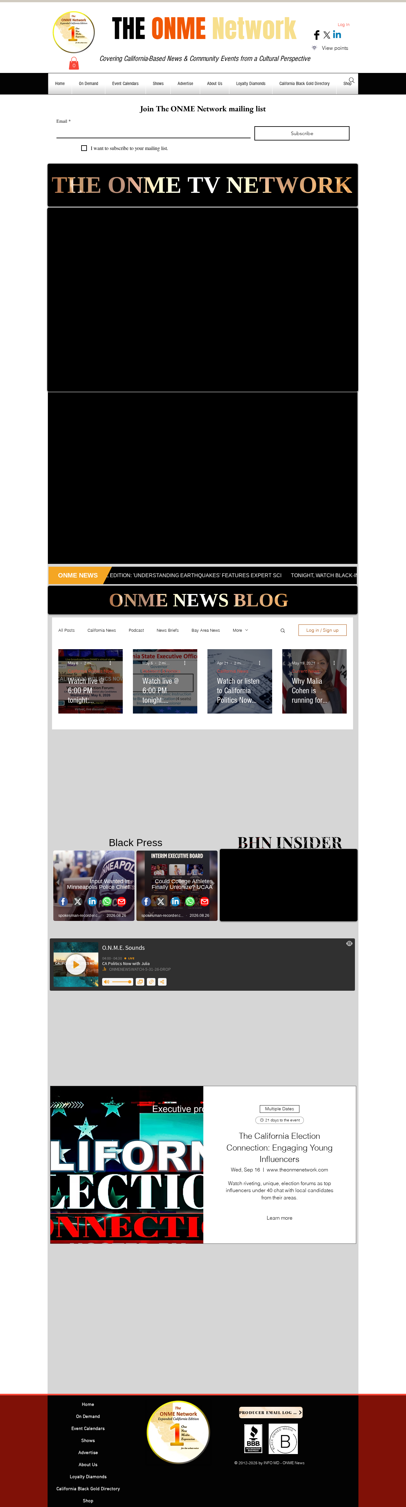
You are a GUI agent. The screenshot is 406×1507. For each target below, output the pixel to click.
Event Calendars (88, 1429)
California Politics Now (90, 671)
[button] (74, 63)
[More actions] (112, 663)
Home (88, 1404)
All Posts (66, 630)
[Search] (351, 80)
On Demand (88, 1416)
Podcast (136, 630)
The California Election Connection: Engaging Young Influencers (279, 1147)
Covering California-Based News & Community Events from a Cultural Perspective (204, 58)
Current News (305, 671)
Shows (88, 1441)
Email (63, 121)
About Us (88, 1465)
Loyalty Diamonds (88, 1477)
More (237, 630)
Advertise (88, 1453)
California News (102, 630)
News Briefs (168, 630)
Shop (88, 1501)
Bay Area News (206, 630)
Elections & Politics (161, 671)
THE (204, 28)
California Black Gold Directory (88, 1489)
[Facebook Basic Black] (317, 35)
